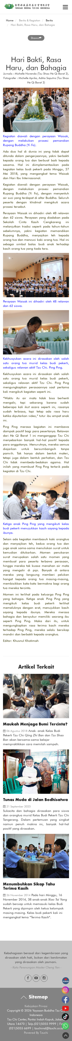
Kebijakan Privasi (36, 1006)
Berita (49, 20)
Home (9, 20)
